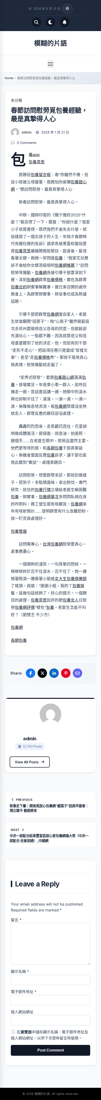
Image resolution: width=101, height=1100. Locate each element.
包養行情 (43, 489)
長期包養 (55, 448)
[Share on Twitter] (42, 673)
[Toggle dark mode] (50, 22)
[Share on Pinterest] (65, 673)
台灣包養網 (53, 544)
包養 (59, 258)
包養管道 (19, 531)
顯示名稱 (20, 971)
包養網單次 (49, 496)
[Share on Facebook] (30, 673)
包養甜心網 (64, 377)
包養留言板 (41, 174)
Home (9, 78)
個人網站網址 (22, 1012)
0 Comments (26, 143)
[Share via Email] (77, 673)
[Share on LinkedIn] (54, 673)
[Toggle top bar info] (67, 9)
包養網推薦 (65, 265)
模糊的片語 (50, 43)
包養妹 (78, 585)
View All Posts (27, 762)
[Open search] (36, 22)
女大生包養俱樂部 (71, 578)
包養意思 (37, 162)
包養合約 (19, 287)
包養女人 (71, 600)
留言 (16, 920)
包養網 (41, 272)
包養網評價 (25, 607)
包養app (34, 154)
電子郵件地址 (23, 991)
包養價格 (55, 279)
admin (27, 132)
